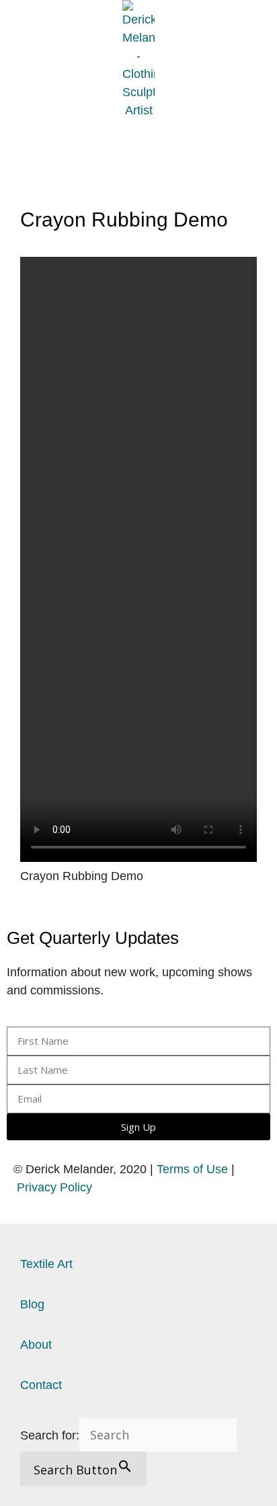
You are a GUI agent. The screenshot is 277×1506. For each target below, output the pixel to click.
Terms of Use (192, 1169)
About (36, 1344)
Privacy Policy (54, 1187)
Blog (32, 1304)
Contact (41, 1385)
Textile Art (46, 1264)
